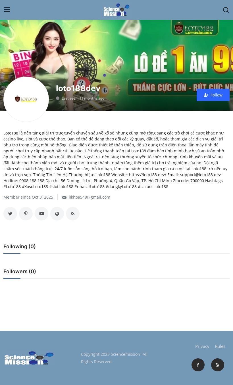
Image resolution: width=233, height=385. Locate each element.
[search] (226, 10)
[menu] (7, 10)
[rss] (217, 364)
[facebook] (198, 364)
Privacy (202, 346)
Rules (220, 346)
